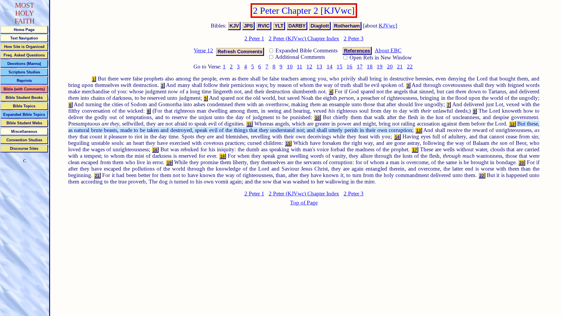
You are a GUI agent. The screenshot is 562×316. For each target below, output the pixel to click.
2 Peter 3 (354, 38)
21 (400, 66)
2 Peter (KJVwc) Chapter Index (304, 38)
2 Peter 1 (254, 38)
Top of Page (304, 203)
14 (330, 66)
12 (309, 66)
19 (380, 66)
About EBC (388, 50)
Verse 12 (203, 50)
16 (349, 66)
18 (370, 66)
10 (290, 66)
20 (390, 66)
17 (360, 66)
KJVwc (387, 26)
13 (319, 66)
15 (339, 66)
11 (299, 66)
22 (410, 66)
